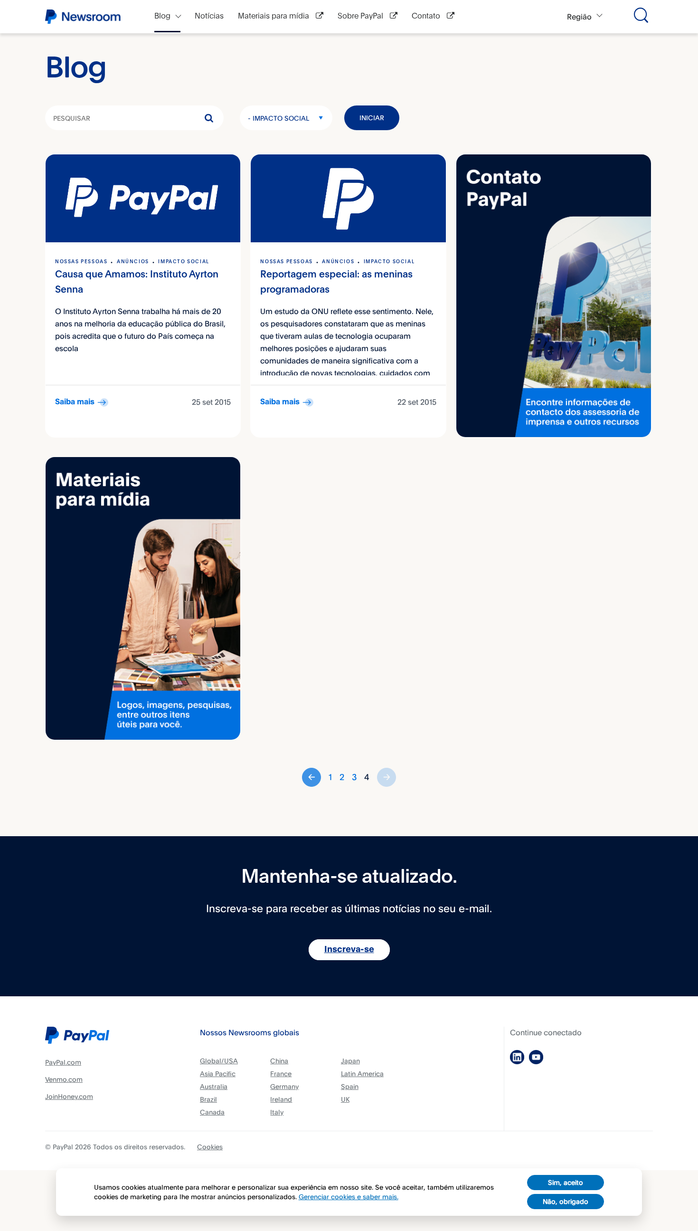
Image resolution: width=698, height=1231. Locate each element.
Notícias (209, 16)
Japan (350, 1061)
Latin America (362, 1073)
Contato (427, 16)
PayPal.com (63, 1062)
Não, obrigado (565, 1201)
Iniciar (371, 118)
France (281, 1073)
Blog (162, 16)
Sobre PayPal (361, 16)
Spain (349, 1086)
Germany (284, 1086)
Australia (213, 1086)
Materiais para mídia (274, 16)
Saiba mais (74, 402)
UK (345, 1099)
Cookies (210, 1147)
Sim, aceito (565, 1182)
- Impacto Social (278, 118)
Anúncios (133, 261)
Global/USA (219, 1061)
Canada (212, 1112)
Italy (276, 1112)
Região (579, 16)
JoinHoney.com (69, 1096)
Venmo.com (64, 1079)
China (279, 1061)
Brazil (208, 1099)
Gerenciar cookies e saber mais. (348, 1197)
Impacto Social (183, 261)
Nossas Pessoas (81, 261)
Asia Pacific (218, 1073)
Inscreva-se (349, 949)
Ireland (281, 1099)
